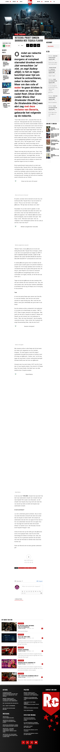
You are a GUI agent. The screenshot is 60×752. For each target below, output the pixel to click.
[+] (24, 593)
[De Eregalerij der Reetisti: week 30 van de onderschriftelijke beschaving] (48, 142)
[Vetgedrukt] (22, 591)
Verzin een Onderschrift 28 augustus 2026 (6, 64)
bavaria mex (21, 568)
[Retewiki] (30, 746)
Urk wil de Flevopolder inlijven (9, 709)
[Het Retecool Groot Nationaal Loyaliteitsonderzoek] (9, 626)
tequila (34, 568)
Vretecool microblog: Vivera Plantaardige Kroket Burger (10, 725)
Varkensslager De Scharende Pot (26, 662)
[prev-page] (47, 161)
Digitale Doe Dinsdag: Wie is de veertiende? (31, 734)
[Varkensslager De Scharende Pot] (9, 663)
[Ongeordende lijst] (33, 591)
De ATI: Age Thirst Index (24, 637)
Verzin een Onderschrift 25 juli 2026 (55, 149)
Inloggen (40, 581)
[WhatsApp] (38, 45)
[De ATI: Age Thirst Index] (9, 637)
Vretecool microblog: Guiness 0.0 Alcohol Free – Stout (9, 721)
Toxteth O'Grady (21, 628)
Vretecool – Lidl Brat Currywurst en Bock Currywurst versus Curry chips (10, 730)
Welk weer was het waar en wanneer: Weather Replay (6, 91)
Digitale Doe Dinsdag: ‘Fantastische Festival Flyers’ (30, 719)
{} (22, 593)
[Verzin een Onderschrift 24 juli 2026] (48, 156)
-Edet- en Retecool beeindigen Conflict (28, 676)
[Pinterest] (34, 45)
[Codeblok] (38, 591)
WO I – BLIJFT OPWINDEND (9, 705)
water (17, 87)
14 (42, 628)
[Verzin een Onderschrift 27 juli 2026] (48, 129)
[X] (31, 45)
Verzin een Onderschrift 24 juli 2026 (55, 155)
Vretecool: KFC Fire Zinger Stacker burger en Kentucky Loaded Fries (10, 735)
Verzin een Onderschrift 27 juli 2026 (55, 129)
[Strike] (29, 591)
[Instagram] (27, 742)
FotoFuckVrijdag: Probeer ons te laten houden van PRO (31, 723)
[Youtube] (36, 742)
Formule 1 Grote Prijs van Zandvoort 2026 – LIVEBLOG (6, 105)
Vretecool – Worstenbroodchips (8, 717)
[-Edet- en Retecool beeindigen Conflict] (9, 676)
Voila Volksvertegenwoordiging (31, 707)
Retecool (22, 34)
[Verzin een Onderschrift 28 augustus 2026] (6, 58)
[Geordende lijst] (31, 591)
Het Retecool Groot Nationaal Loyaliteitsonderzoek (26, 626)
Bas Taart (8, 45)
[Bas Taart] (4, 46)
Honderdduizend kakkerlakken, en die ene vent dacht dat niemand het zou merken (10, 694)
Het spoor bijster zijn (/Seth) (10, 703)
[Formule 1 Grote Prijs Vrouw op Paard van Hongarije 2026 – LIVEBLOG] (48, 135)
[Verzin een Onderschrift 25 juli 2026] (48, 149)
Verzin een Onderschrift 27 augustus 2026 (6, 77)
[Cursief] (25, 591)
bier (26, 568)
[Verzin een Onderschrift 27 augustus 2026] (6, 71)
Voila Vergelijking (28, 710)
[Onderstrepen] (27, 591)
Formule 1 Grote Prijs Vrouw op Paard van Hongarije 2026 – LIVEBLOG (55, 135)
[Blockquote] (36, 591)
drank (30, 568)
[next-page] (50, 161)
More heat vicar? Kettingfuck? (28, 727)
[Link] (40, 591)
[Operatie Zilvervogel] (9, 650)
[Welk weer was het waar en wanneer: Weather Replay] (6, 85)
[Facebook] (27, 45)
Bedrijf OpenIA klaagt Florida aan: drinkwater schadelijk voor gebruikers (10, 699)
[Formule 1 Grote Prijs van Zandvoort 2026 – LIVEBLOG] (6, 99)
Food (16, 34)
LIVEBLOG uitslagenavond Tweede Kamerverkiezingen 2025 (31, 698)
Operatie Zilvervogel (23, 649)
